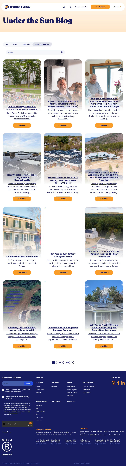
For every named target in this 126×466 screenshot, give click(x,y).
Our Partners (56, 401)
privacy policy (13, 413)
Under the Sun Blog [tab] (42, 44)
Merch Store (6, 432)
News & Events (41, 401)
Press (37, 408)
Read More (22, 125)
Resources (71, 401)
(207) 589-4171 (55, 442)
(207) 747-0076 (95, 435)
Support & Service (89, 387)
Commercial (40, 390)
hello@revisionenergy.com (62, 434)
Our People (71, 387)
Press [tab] (15, 44)
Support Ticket (114, 435)
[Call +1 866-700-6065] (71, 7)
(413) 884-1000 (115, 442)
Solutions (39, 383)
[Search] (61, 52)
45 (68, 362)
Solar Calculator (81, 7)
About (69, 383)
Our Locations (72, 392)
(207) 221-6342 (40, 442)
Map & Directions (41, 444)
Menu (116, 7)
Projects (54, 387)
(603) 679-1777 (70, 442)
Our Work (55, 383)
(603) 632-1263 (85, 442)
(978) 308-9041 (100, 442)
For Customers (88, 383)
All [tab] (7, 44)
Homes (38, 387)
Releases (39, 406)
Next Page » (72, 362)
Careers (70, 395)
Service (38, 392)
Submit (28, 383)
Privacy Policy (79, 463)
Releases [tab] (26, 44)
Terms (87, 463)
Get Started (100, 7)
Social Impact (72, 390)
